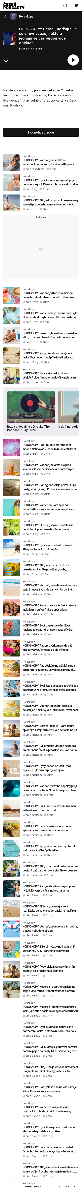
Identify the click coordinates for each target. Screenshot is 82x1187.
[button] (65, 5)
